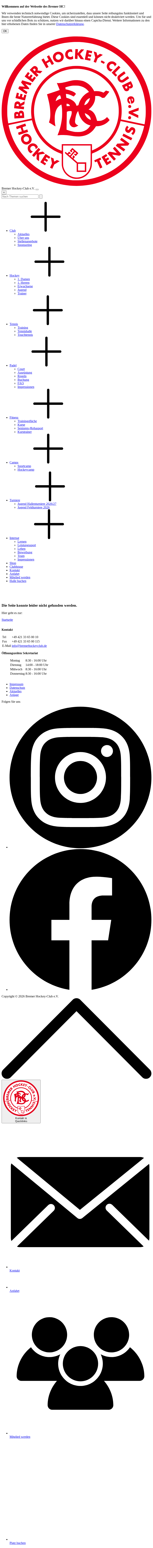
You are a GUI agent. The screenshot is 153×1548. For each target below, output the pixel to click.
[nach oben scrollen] (76, 1078)
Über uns (23, 237)
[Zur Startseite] (76, 185)
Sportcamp (24, 466)
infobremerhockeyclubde (29, 645)
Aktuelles (23, 234)
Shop (13, 563)
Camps (14, 462)
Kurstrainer (25, 431)
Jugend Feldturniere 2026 (34, 507)
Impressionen (26, 387)
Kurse (21, 424)
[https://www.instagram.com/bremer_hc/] (80, 847)
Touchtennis (25, 334)
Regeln (22, 376)
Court (21, 369)
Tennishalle (25, 331)
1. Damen (24, 279)
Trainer (22, 293)
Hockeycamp (26, 469)
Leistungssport (27, 545)
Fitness (14, 417)
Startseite (7, 619)
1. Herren (23, 282)
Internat (14, 538)
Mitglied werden (20, 577)
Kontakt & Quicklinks (21, 1120)
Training (23, 327)
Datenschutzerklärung (70, 24)
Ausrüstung (25, 372)
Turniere (15, 500)
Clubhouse (16, 566)
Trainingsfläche (27, 421)
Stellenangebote (27, 241)
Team (21, 556)
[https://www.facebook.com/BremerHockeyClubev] (80, 989)
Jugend (22, 290)
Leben (22, 548)
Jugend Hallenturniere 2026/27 (37, 503)
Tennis (14, 324)
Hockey (15, 275)
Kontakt (15, 570)
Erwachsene (25, 286)
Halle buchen (18, 581)
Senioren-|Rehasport (30, 428)
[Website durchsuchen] (40, 196)
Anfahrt (14, 573)
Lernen (22, 541)
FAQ (21, 383)
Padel (13, 365)
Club (13, 230)
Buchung (23, 379)
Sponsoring (25, 245)
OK (5, 31)
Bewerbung (25, 552)
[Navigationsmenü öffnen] (37, 189)
